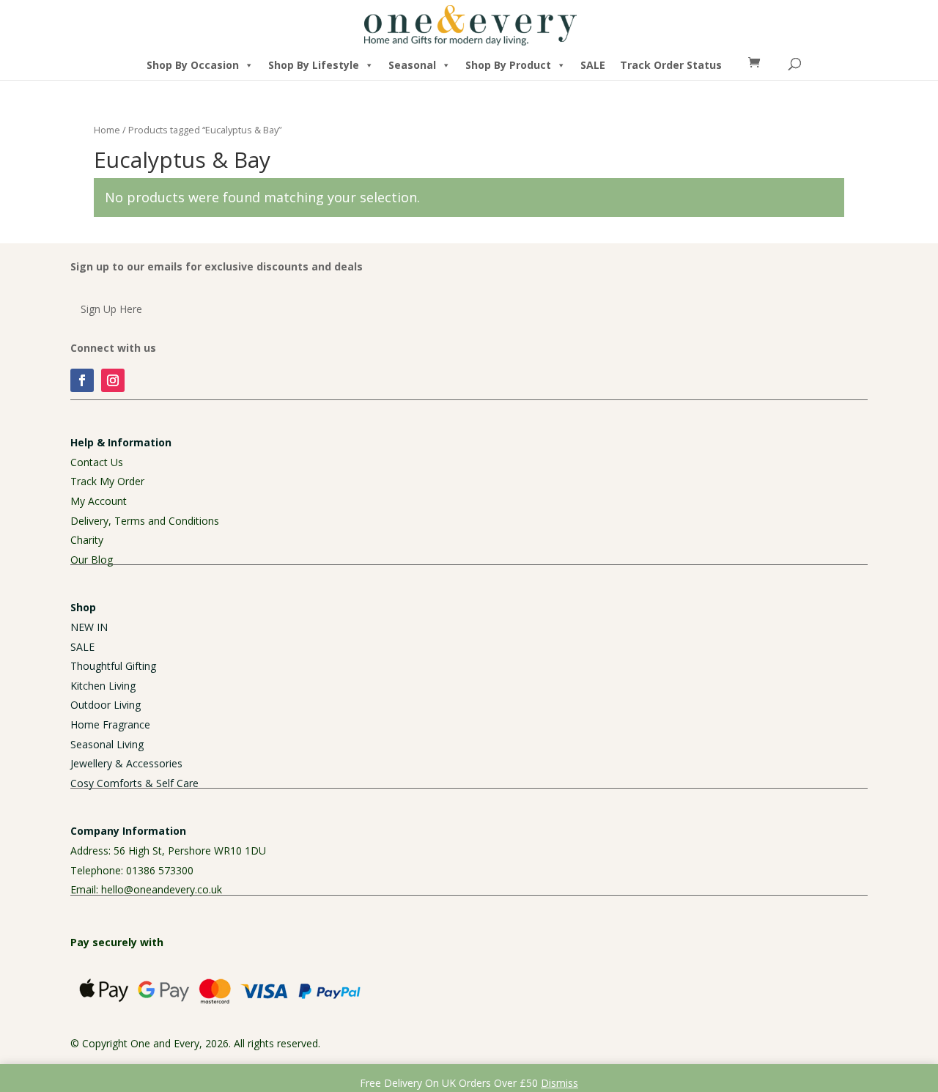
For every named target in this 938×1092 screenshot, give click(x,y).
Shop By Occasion (193, 65)
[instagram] (113, 380)
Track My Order (107, 481)
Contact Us (96, 462)
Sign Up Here (111, 309)
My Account (98, 501)
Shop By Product (508, 65)
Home (107, 129)
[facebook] (82, 380)
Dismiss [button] (559, 1083)
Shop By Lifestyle (313, 65)
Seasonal (412, 65)
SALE (592, 65)
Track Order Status (671, 65)
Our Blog (91, 560)
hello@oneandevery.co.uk (161, 889)
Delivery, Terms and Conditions (144, 521)
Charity (86, 540)
